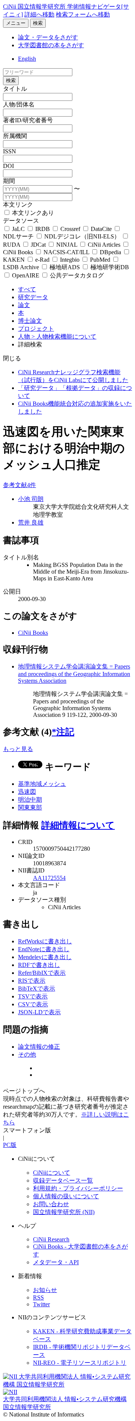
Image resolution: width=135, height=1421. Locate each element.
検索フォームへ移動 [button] (83, 14)
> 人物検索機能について (64, 336)
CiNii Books (33, 633)
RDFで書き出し (39, 965)
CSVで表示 (33, 1004)
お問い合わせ (51, 1204)
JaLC (18, 229)
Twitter (41, 1304)
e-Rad (42, 259)
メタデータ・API (56, 1262)
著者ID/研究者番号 (28, 120)
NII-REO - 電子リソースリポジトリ (79, 1363)
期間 (9, 181)
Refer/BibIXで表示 (42, 973)
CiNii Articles (104, 244)
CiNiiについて (51, 1172)
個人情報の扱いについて (66, 1196)
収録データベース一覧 (63, 1180)
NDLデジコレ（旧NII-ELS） (82, 236)
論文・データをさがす (48, 37)
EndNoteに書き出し (43, 949)
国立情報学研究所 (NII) (63, 1212)
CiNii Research (51, 1239)
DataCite (101, 229)
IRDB (42, 229)
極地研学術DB (109, 267)
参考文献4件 (19, 485)
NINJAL (67, 244)
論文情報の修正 (39, 1046)
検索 (38, 23)
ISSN (9, 151)
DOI (8, 166)
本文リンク (18, 204)
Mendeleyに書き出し (45, 957)
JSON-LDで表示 (39, 1012)
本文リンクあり (32, 213)
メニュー (16, 23)
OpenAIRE (25, 275)
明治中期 (30, 799)
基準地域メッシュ (42, 784)
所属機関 (15, 136)
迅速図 (27, 791)
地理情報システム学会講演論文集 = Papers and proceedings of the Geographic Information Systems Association (74, 673)
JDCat (38, 244)
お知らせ (45, 1290)
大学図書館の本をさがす (51, 45)
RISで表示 (31, 980)
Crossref (70, 229)
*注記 (63, 732)
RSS (38, 1297)
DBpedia (110, 252)
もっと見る (18, 749)
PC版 (9, 1145)
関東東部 (30, 807)
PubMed (100, 259)
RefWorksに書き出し (45, 941)
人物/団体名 (18, 104)
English (27, 58)
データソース (21, 220)
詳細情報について (78, 825)
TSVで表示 (33, 996)
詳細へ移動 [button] (39, 14)
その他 (27, 1054)
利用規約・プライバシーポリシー (78, 1188)
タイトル (15, 88)
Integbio (69, 259)
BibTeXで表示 (36, 988)
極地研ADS (64, 267)
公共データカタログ (76, 275)
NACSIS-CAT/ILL (66, 252)
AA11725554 (49, 878)
